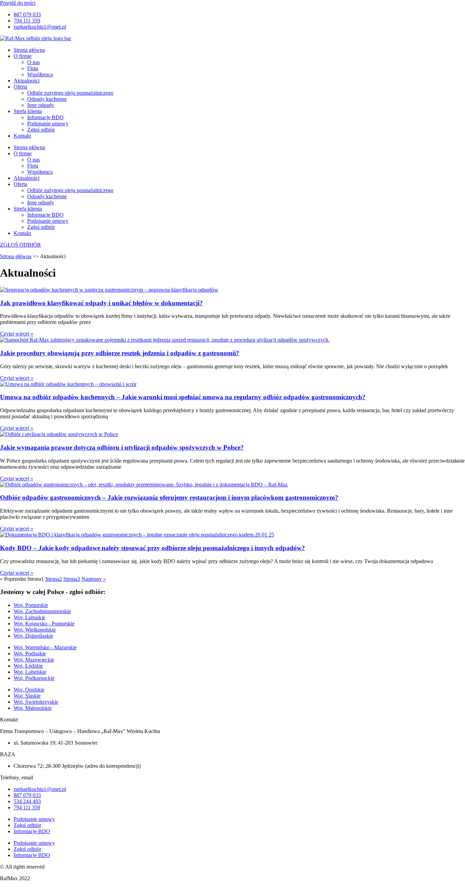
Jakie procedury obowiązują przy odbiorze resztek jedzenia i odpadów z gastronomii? (119, 353)
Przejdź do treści (17, 3)
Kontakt (22, 136)
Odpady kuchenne (47, 99)
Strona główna (29, 50)
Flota (32, 68)
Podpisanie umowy (47, 123)
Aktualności (26, 80)
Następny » (93, 579)
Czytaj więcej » (16, 334)
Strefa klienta (28, 111)
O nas (33, 62)
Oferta (20, 87)
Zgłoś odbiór (41, 130)
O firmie (23, 56)
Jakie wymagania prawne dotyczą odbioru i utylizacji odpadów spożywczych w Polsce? (122, 447)
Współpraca (40, 74)
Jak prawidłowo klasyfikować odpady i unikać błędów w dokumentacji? (101, 303)
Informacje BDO (45, 117)
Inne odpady (40, 105)
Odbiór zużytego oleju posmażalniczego (70, 93)
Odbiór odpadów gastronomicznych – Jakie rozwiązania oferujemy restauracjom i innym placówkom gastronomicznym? (169, 497)
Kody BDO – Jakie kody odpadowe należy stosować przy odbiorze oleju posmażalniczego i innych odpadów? (152, 547)
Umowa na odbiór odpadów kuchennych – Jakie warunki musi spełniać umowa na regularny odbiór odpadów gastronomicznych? (183, 397)
